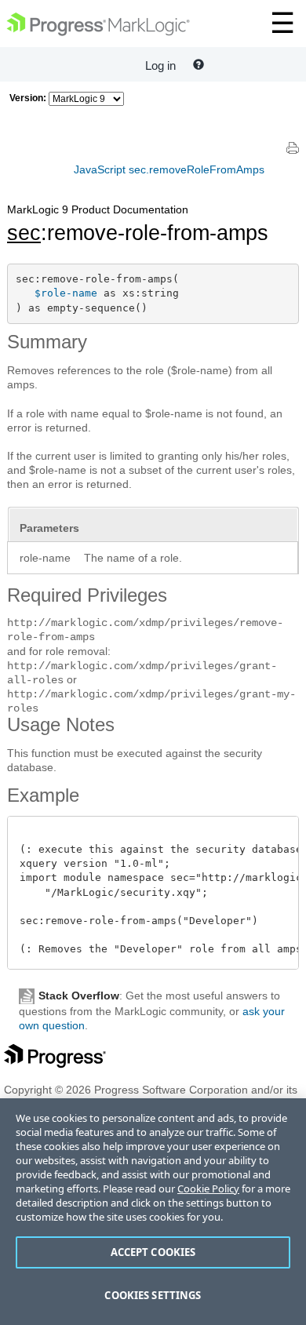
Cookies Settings (152, 1295)
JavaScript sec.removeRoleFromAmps (169, 169)
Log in (160, 65)
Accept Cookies (153, 1252)
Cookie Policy (208, 1188)
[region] (153, 1211)
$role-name (66, 293)
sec (24, 233)
